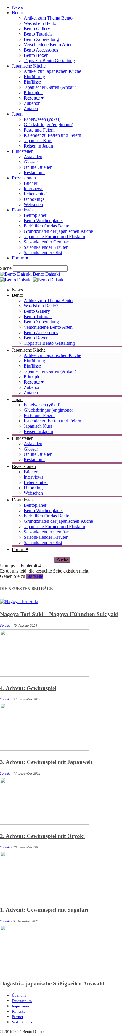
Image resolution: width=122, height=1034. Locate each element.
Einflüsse (32, 81)
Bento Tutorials (38, 33)
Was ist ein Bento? (41, 23)
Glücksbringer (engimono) (48, 124)
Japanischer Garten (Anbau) (50, 87)
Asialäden (33, 156)
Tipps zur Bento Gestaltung (49, 60)
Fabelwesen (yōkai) (42, 119)
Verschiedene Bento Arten (48, 44)
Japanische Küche (29, 65)
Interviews (33, 188)
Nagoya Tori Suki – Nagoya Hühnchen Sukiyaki (59, 614)
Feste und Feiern (39, 129)
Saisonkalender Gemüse (46, 241)
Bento (17, 12)
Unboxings (34, 199)
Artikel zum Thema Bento (48, 17)
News (17, 7)
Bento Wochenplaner (43, 220)
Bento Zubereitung (41, 39)
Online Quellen (38, 167)
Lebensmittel (36, 193)
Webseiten (33, 204)
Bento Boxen (36, 55)
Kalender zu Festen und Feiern (52, 135)
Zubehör (32, 103)
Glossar (31, 161)
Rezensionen (24, 177)
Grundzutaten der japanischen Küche (58, 231)
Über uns (19, 995)
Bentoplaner (35, 215)
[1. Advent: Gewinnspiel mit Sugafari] (44, 896)
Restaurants (34, 172)
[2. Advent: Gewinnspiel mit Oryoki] (44, 822)
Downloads (22, 209)
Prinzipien (33, 92)
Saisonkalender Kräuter (46, 247)
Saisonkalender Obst (43, 252)
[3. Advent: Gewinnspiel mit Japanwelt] (44, 748)
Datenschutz (22, 1000)
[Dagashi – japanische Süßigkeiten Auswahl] (44, 970)
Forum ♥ (20, 257)
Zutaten (31, 108)
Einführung (34, 76)
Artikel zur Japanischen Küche (52, 71)
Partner (17, 1016)
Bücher (30, 183)
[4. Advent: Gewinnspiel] (44, 675)
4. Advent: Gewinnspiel (28, 688)
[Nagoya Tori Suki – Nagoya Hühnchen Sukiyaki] (19, 601)
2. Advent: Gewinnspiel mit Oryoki (42, 836)
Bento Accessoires (41, 49)
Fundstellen (22, 151)
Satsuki (5, 625)
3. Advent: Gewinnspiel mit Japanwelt (46, 762)
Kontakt (18, 1011)
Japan (17, 113)
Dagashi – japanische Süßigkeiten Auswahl (52, 983)
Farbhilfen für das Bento (46, 225)
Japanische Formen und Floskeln (54, 236)
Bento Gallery (37, 28)
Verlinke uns (22, 1022)
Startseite (34, 576)
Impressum (20, 1006)
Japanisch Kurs (38, 140)
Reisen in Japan (38, 145)
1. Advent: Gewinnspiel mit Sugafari (44, 910)
